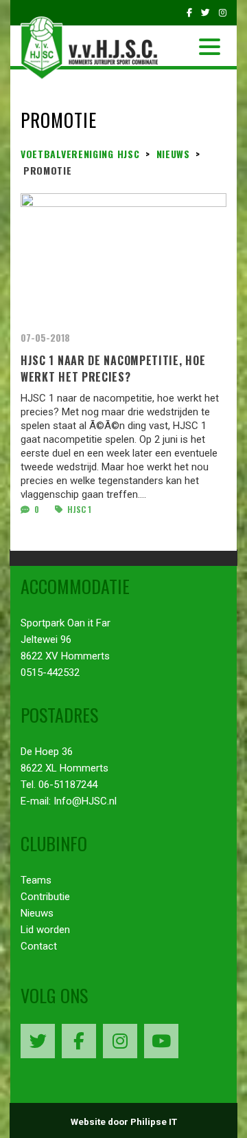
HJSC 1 (78, 509)
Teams (36, 880)
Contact (39, 946)
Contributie (45, 896)
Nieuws (37, 913)
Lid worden (45, 929)
